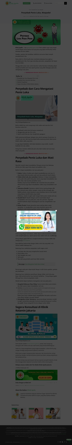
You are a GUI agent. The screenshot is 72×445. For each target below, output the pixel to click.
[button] (36, 222)
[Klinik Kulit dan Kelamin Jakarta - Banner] (36, 221)
